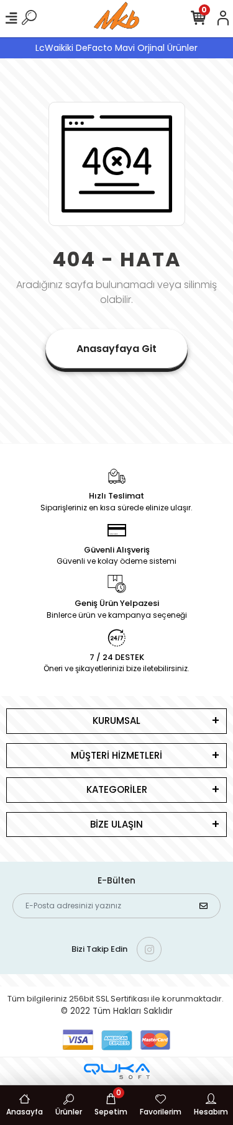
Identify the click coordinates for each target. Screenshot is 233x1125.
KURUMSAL (116, 720)
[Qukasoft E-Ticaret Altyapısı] (117, 1071)
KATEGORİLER (116, 789)
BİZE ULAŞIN (116, 824)
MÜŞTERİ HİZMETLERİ (116, 755)
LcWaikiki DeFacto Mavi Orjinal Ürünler (116, 48)
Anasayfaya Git (116, 348)
